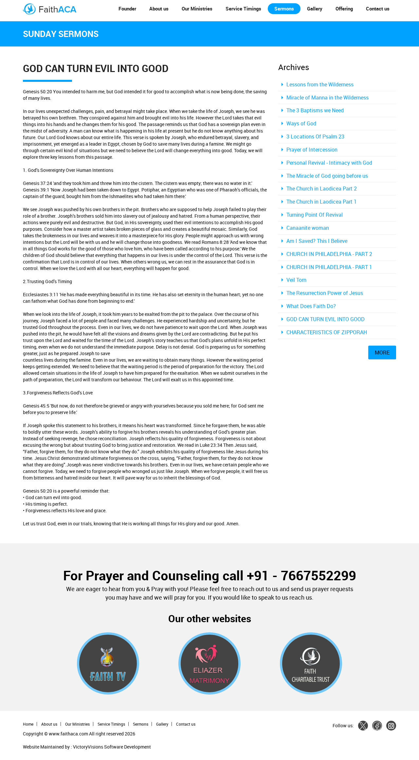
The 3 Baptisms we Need (315, 110)
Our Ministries (197, 8)
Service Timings (243, 8)
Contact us (378, 8)
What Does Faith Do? (311, 306)
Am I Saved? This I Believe (316, 240)
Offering (344, 8)
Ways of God (301, 123)
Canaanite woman (307, 227)
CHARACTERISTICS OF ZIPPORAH (326, 332)
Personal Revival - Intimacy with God (329, 162)
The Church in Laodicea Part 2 (321, 188)
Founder (127, 8)
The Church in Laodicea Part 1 (321, 201)
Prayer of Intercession (311, 149)
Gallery (314, 8)
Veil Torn (296, 279)
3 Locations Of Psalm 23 (315, 136)
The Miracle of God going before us (327, 175)
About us (159, 8)
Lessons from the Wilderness (320, 84)
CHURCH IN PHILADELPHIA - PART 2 (329, 254)
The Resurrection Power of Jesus (324, 293)
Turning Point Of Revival (314, 214)
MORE (382, 352)
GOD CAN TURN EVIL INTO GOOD (325, 319)
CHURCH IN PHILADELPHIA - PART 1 (329, 267)
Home (28, 724)
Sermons (284, 8)
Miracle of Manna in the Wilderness (327, 97)
